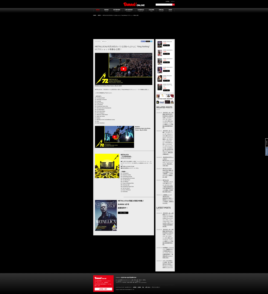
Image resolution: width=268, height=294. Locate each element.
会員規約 (139, 287)
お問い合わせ (147, 287)
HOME (94, 15)
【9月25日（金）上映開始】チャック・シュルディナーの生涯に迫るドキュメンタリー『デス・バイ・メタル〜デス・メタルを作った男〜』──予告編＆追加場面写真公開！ (168, 220)
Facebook (266, 151)
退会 (143, 287)
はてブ (151, 41)
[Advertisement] (134, 26)
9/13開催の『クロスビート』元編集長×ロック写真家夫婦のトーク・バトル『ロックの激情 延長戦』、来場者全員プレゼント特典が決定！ (168, 252)
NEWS (99, 15)
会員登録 (134, 287)
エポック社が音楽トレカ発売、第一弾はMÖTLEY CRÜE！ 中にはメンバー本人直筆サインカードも (168, 264)
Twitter (148, 41)
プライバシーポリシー (156, 287)
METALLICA (104, 41)
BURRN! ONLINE (134, 4)
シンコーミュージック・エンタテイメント (128, 277)
